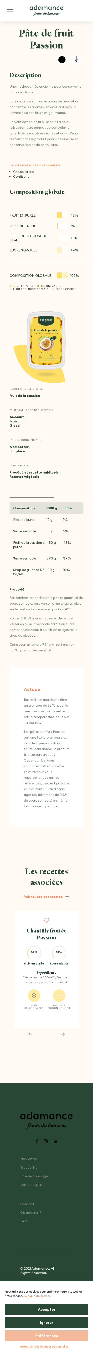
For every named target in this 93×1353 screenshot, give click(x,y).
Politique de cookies (37, 1296)
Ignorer (46, 1322)
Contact (27, 1204)
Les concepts (31, 1185)
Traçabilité (28, 1167)
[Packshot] (46, 340)
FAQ (23, 1221)
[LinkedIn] (55, 1142)
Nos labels (28, 1159)
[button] (30, 1034)
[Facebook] (37, 1141)
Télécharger (76, 59)
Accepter (46, 1309)
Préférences (46, 1335)
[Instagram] (46, 1141)
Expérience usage (34, 1176)
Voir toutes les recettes (43, 897)
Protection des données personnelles (44, 1346)
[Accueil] (46, 10)
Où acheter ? (30, 1212)
